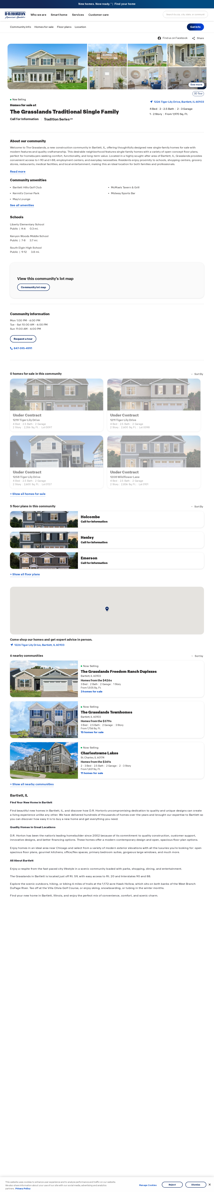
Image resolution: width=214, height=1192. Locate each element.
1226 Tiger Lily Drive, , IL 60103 (179, 102)
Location (80, 27)
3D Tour (198, 93)
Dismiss (195, 1184)
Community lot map (33, 287)
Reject (172, 1184)
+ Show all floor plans (25, 574)
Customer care (98, 15)
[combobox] (185, 14)
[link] (47, 66)
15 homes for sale (92, 732)
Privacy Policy (22, 1188)
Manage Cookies (148, 1185)
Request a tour (23, 339)
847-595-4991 (22, 348)
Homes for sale (44, 27)
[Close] (210, 1184)
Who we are (38, 15)
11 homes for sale (92, 773)
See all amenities (22, 205)
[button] (195, 26)
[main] (107, 612)
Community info (20, 27)
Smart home (59, 15)
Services (78, 15)
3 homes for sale (91, 691)
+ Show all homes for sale (27, 494)
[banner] (107, 4)
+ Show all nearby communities (32, 784)
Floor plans (64, 27)
